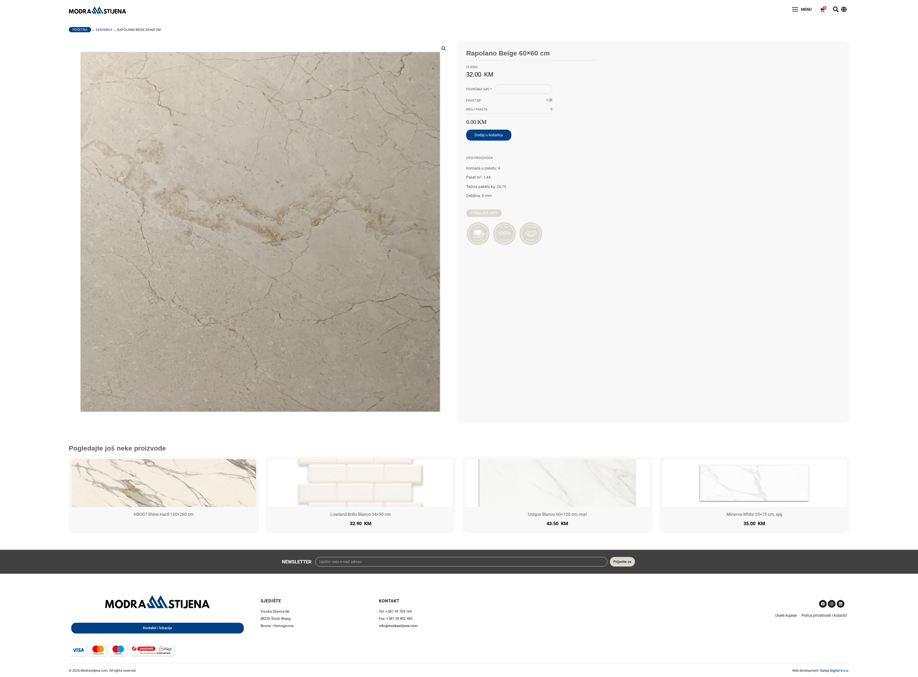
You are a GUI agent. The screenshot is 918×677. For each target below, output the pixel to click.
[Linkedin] (840, 604)
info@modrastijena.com (398, 626)
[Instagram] (832, 604)
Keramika (104, 30)
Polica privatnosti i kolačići (824, 615)
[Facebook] (823, 604)
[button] (443, 48)
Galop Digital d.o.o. (834, 670)
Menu (806, 9)
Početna (79, 30)
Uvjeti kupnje (786, 615)
